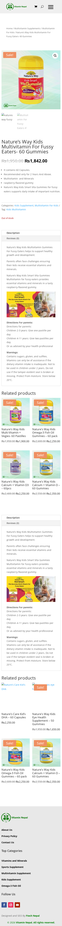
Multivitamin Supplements (27, 28)
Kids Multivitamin (16, 209)
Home (9, 28)
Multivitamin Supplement (16, 873)
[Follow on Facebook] (4, 905)
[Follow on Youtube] (17, 905)
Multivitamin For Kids (46, 205)
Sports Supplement (12, 867)
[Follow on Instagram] (10, 905)
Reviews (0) (13, 238)
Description (13, 232)
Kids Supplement (24, 205)
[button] (55, 56)
